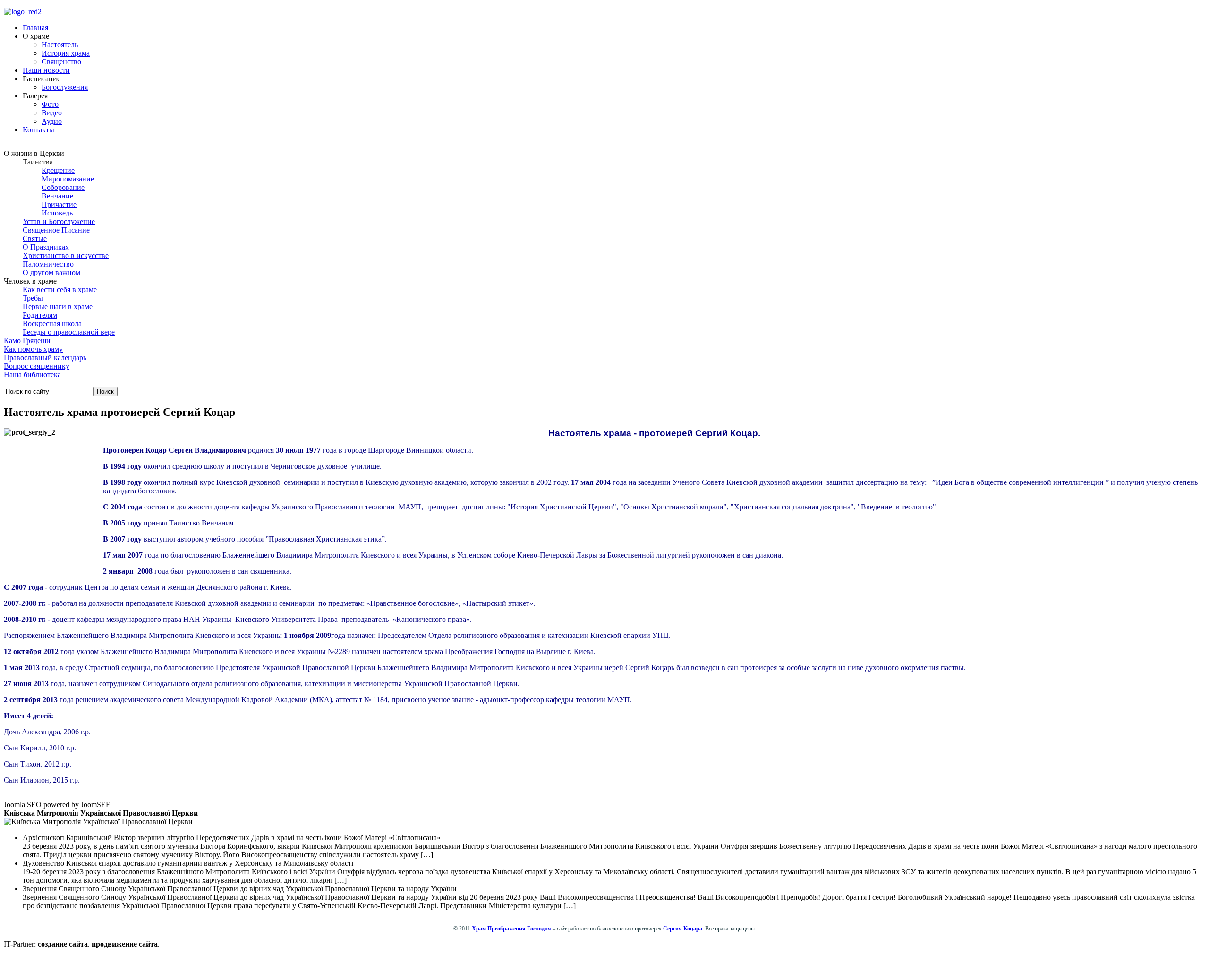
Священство (61, 62)
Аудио (52, 121)
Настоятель (60, 45)
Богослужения (65, 87)
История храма (66, 53)
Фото (50, 104)
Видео (52, 113)
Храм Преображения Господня (511, 928)
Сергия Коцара (682, 928)
